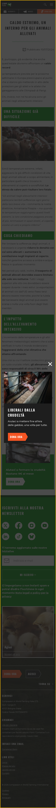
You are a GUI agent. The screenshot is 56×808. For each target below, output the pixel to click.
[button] (50, 364)
